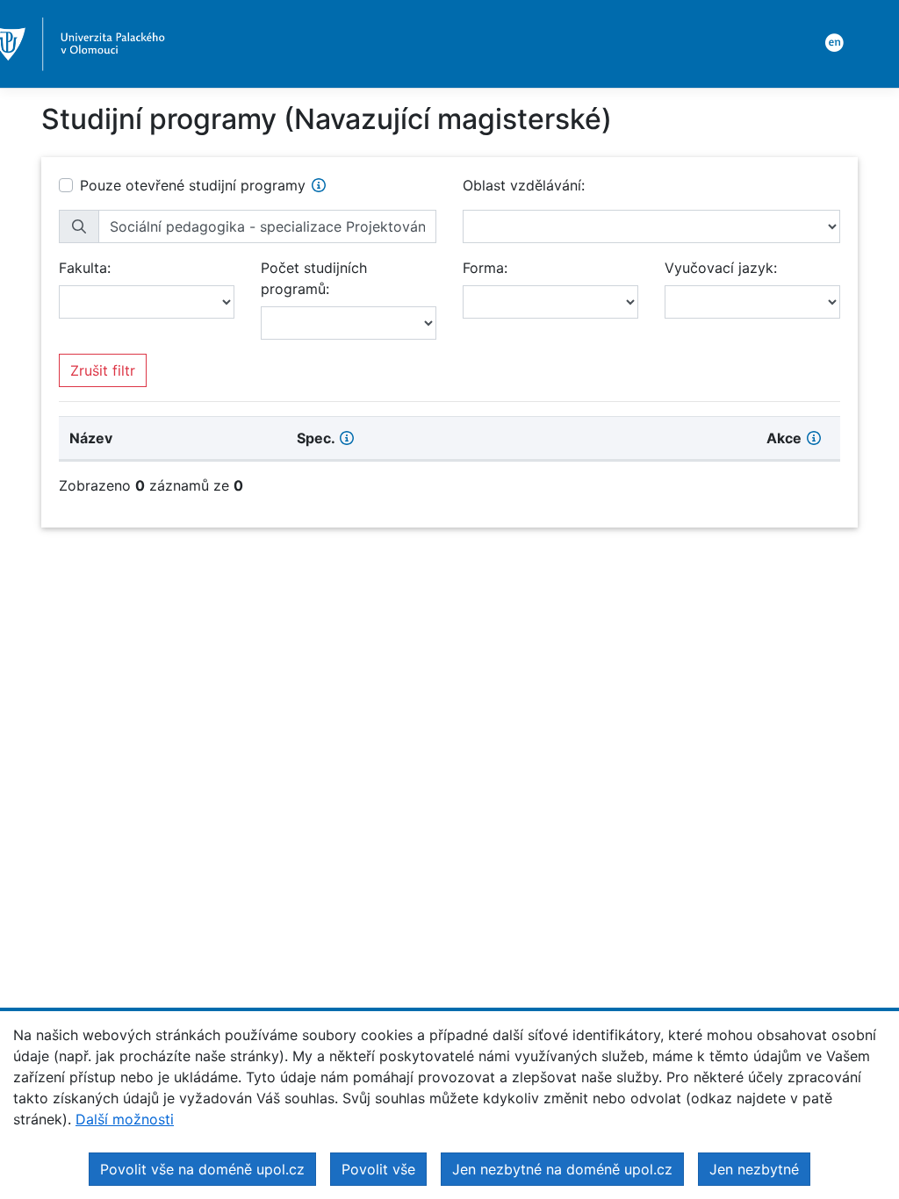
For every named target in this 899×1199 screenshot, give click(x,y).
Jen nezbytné (754, 1169)
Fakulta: (85, 267)
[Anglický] (831, 41)
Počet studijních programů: (314, 278)
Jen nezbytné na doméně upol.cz (562, 1169)
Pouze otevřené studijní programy (193, 185)
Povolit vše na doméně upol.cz (202, 1169)
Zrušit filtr (102, 370)
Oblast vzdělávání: (524, 185)
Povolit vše (378, 1169)
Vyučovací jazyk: (721, 267)
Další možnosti (125, 1119)
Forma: (485, 267)
